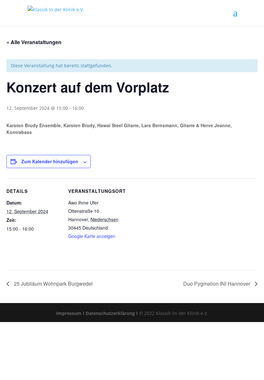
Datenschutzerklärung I (112, 313)
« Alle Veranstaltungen (33, 42)
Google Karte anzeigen (91, 236)
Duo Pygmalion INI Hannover (217, 283)
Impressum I (70, 313)
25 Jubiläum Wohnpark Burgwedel (53, 283)
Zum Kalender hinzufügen (49, 161)
